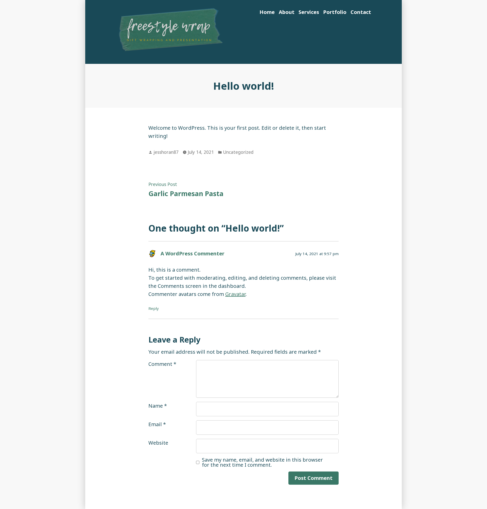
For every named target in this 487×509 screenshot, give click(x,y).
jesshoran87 (166, 152)
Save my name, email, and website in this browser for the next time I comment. (262, 462)
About (286, 12)
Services (309, 12)
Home (267, 12)
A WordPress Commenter (192, 253)
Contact (361, 12)
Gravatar (235, 294)
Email (157, 424)
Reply (153, 308)
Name (157, 405)
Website (158, 442)
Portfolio (334, 12)
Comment (162, 364)
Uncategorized (238, 152)
